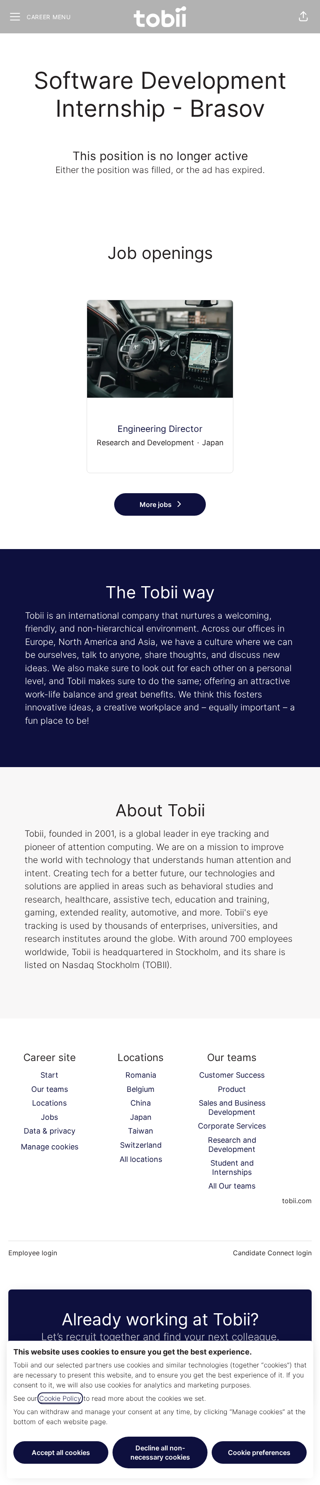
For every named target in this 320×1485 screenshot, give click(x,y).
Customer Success (232, 1075)
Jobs (49, 1117)
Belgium (141, 1089)
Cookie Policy (60, 1398)
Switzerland (141, 1145)
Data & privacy (49, 1130)
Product (232, 1089)
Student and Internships (232, 1167)
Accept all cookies (61, 1452)
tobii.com (297, 1201)
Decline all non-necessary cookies (160, 1452)
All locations (141, 1159)
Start (49, 1075)
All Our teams (231, 1185)
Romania (140, 1075)
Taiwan (140, 1130)
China (140, 1103)
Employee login (32, 1253)
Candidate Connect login (272, 1253)
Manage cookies (49, 1146)
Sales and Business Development (232, 1107)
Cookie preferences (259, 1452)
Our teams (49, 1089)
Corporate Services (232, 1125)
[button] (303, 16)
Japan (141, 1117)
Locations (49, 1103)
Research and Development (232, 1145)
